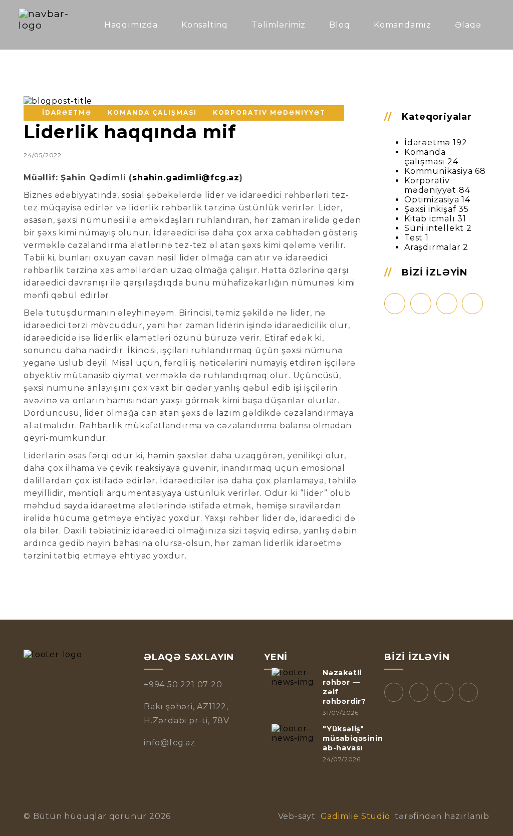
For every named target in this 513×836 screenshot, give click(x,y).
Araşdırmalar (432, 247)
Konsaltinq (204, 25)
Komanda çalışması (425, 156)
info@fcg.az (169, 742)
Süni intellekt (434, 228)
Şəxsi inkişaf (430, 209)
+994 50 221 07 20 (183, 684)
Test (413, 237)
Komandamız (402, 25)
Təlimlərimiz (278, 25)
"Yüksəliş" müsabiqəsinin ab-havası (353, 738)
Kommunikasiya (438, 171)
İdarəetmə (427, 142)
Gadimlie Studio (355, 816)
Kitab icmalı (429, 218)
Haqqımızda (131, 25)
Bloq (339, 25)
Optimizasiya (431, 199)
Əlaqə (468, 25)
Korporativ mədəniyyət (430, 185)
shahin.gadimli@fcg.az (185, 177)
